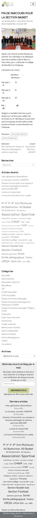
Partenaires (7, 321)
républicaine (30, 243)
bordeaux (14, 218)
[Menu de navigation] (33, 4)
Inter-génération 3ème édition (15, 177)
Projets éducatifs (7, 243)
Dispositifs (6, 314)
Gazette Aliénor (10, 21)
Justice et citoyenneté (11, 192)
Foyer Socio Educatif (11, 318)
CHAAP (15, 222)
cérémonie (19, 234)
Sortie (21, 254)
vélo (28, 262)
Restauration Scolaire (11, 328)
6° (12, 203)
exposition (6, 237)
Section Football (12, 250)
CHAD (22, 222)
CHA (8, 222)
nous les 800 (22, 240)
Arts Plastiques (23, 203)
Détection (27, 234)
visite (23, 261)
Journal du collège (9, 240)
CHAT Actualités (8, 295)
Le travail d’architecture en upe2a (16, 196)
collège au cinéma (8, 234)
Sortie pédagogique (13, 257)
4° (6, 203)
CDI (3, 289)
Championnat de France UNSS (11, 225)
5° (9, 203)
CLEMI (22, 231)
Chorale (30, 225)
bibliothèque (6, 218)
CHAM (27, 222)
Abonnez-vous (19, 390)
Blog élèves (6, 285)
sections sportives (9, 254)
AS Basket (25, 207)
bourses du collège (24, 218)
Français (15, 237)
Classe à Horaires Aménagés (10, 231)
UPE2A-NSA (15, 262)
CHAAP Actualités (9, 292)
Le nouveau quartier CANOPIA (15, 180)
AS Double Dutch (9, 210)
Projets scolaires (9, 324)
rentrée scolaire (19, 243)
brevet (4, 222)
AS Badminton (10, 207)
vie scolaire (6, 344)
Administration (8, 279)
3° (3, 203)
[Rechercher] (33, 165)
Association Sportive (25, 21)
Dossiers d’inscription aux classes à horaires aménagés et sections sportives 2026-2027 (17, 186)
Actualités (6, 276)
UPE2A (5, 261)
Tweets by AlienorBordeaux (13, 510)
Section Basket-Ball (8, 24)
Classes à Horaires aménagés (12, 228)
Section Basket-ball (10, 138)
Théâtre (28, 258)
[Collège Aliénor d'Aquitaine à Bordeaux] (8, 4)
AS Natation (21, 210)
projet (30, 240)
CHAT (24, 225)
